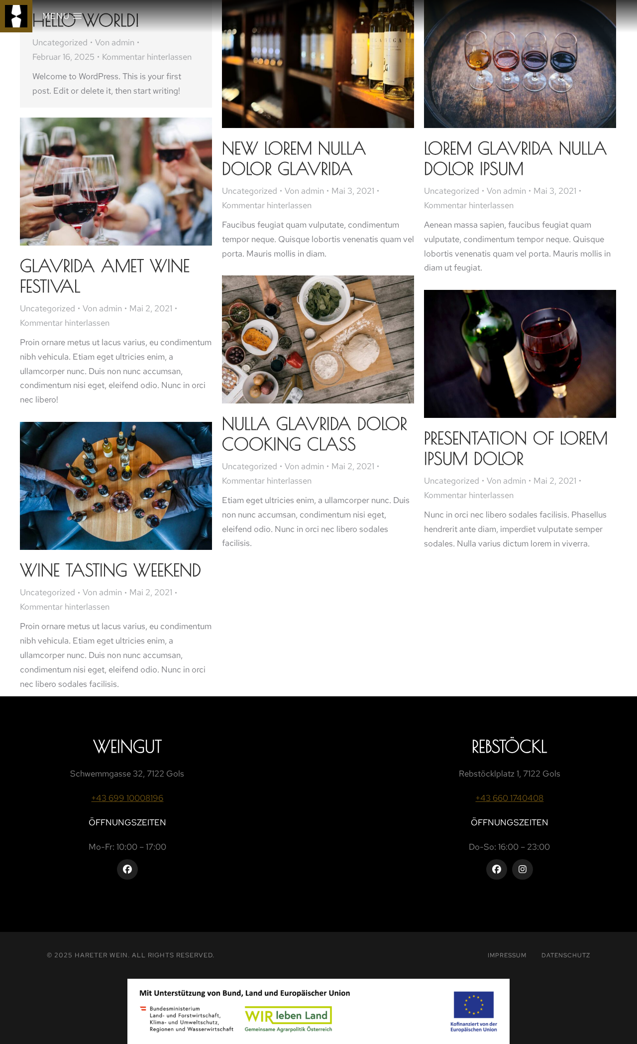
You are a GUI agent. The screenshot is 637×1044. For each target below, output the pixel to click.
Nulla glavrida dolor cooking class (314, 433)
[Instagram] (522, 869)
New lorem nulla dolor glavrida (294, 158)
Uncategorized (60, 42)
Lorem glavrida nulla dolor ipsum (515, 158)
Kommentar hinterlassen (147, 56)
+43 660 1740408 (509, 797)
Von (114, 42)
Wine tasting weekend (110, 570)
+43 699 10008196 (127, 797)
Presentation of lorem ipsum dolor (516, 448)
